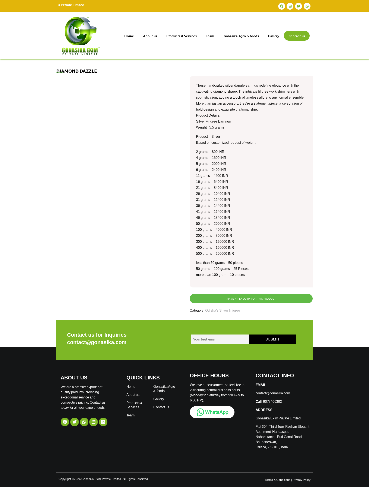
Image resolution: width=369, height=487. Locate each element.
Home (129, 35)
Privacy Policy (301, 479)
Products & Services (181, 35)
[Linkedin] (93, 422)
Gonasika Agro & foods (241, 35)
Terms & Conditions (277, 479)
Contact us (296, 35)
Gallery (273, 35)
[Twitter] (298, 6)
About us (150, 35)
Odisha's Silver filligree (222, 310)
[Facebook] (281, 6)
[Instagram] (290, 6)
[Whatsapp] (307, 6)
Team (210, 35)
